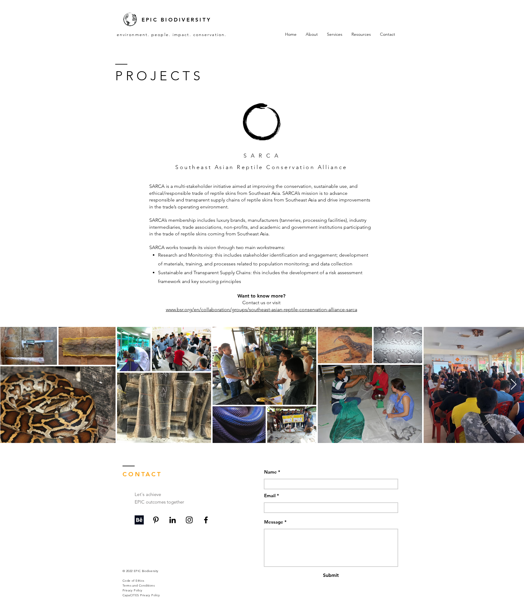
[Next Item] (513, 385)
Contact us (254, 302)
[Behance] (139, 519)
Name (270, 472)
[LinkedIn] (172, 519)
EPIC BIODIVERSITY (176, 20)
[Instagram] (189, 519)
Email (270, 495)
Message (273, 522)
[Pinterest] (155, 519)
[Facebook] (205, 519)
